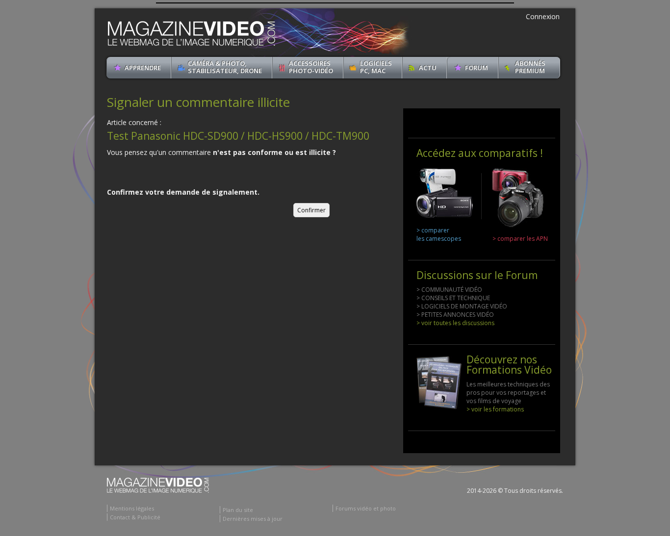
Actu (428, 67)
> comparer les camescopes (438, 234)
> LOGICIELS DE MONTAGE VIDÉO (461, 306)
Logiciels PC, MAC (376, 67)
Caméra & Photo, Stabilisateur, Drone (225, 67)
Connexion (543, 16)
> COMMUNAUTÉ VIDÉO (449, 289)
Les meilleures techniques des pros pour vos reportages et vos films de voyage (508, 392)
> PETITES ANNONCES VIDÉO (455, 314)
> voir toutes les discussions (455, 323)
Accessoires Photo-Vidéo (311, 67)
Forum (476, 67)
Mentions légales (132, 508)
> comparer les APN (520, 238)
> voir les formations (495, 409)
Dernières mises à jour (253, 518)
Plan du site (238, 509)
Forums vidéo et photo (365, 508)
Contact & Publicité (135, 517)
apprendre (143, 67)
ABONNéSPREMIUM (530, 67)
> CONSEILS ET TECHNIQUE (453, 298)
